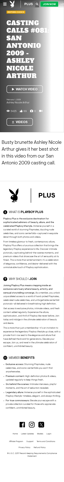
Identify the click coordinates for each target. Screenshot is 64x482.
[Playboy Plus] (21, 4)
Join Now (49, 4)
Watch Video (27, 89)
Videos (22, 122)
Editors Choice (16, 12)
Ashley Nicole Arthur (18, 102)
